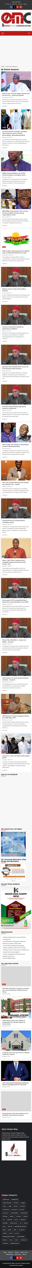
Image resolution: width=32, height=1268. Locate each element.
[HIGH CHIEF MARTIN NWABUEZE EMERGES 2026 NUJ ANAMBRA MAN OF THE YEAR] (16, 1071)
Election (21, 1209)
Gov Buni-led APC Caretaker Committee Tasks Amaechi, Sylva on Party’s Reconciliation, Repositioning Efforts (14, 133)
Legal (4, 1226)
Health (16, 1219)
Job (20, 1223)
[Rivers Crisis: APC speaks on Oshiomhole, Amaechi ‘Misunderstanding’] (16, 433)
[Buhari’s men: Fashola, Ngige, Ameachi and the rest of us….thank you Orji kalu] (16, 81)
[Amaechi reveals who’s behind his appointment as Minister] (16, 315)
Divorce (16, 1206)
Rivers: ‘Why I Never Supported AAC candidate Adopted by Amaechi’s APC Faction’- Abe (14, 562)
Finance (12, 1216)
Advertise (14, 4)
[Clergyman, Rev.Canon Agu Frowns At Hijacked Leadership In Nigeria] (16, 1041)
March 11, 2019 (7, 604)
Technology (24, 1239)
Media (4, 1229)
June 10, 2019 (6, 292)
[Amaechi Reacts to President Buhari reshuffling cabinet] (16, 508)
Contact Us (8, 4)
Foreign (25, 1216)
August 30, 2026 (7, 993)
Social (11, 1239)
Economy (22, 1206)
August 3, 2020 (7, 177)
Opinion (20, 4)
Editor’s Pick (24, 1252)
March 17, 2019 (7, 566)
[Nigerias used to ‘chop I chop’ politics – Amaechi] (16, 277)
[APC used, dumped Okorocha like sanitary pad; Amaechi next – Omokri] (16, 470)
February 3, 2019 (7, 720)
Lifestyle (10, 1226)
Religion (5, 1239)
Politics (4, 89)
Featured (5, 1216)
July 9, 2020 (6, 216)
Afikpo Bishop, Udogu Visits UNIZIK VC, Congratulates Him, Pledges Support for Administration (13, 1022)
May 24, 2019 (6, 330)
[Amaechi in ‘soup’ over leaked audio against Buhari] (16, 744)
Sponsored (18, 1254)
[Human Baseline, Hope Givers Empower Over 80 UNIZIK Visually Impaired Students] (16, 1101)
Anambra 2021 (14, 1199)
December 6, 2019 (7, 255)
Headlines (9, 1219)
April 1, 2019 (6, 448)
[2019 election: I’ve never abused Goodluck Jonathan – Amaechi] (16, 666)
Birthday (16, 1202)
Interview (5, 1223)
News (4, 246)
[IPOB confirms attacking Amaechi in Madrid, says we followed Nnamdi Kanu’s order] (16, 239)
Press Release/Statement (9, 1236)
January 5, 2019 (7, 759)
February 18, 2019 (7, 681)
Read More (4, 106)
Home (5, 1252)
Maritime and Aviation (20, 1226)
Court (4, 1206)
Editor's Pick (6, 1209)
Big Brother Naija (7, 1202)
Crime (9, 1206)
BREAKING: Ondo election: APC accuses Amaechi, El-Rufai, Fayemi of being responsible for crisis (15, 213)
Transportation (6, 169)
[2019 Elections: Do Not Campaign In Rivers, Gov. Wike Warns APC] (16, 704)
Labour (26, 1223)
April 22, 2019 (6, 410)
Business (23, 1202)
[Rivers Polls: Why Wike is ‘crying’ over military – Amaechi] (16, 628)
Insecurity (23, 1219)
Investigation (13, 1223)
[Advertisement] (16, 49)
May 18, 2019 (6, 370)
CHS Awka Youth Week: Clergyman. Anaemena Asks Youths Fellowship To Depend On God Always (15, 990)
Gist (4, 1219)
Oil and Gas (22, 1229)
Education (14, 1209)
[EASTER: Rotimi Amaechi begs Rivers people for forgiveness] (16, 394)
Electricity (5, 1212)
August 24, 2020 (7, 137)
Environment (24, 1212)
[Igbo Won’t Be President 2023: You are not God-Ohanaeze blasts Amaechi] (16, 355)
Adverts (10, 1252)
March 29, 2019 (7, 486)
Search (25, 4)
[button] (2, 33)
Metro (9, 1229)
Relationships (20, 1236)
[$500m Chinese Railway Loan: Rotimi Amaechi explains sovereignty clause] (16, 161)
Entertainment (14, 1212)
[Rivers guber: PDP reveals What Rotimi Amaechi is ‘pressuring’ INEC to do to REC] (16, 588)
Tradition (5, 1243)
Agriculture (6, 1199)
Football (18, 1216)
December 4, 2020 (7, 97)
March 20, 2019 (7, 524)
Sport (16, 1239)
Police (10, 1233)
